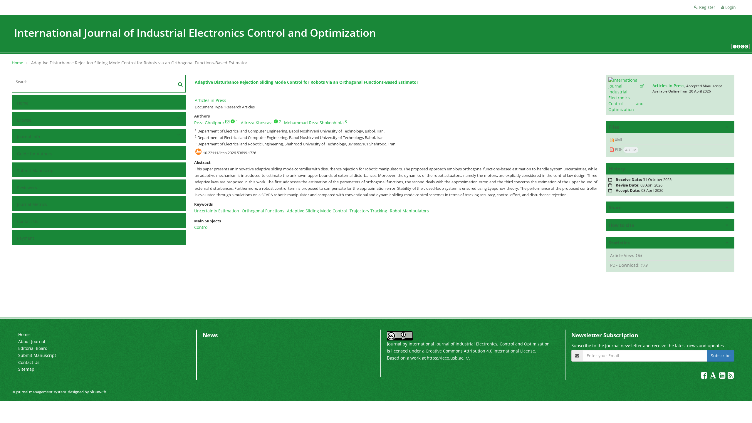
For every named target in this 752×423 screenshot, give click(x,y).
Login (730, 7)
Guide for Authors (34, 154)
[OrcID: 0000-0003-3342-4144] (275, 121)
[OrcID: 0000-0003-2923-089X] (232, 121)
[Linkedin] (723, 376)
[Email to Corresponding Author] (227, 122)
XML (618, 139)
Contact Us (27, 221)
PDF (625, 149)
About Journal (31, 341)
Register (706, 7)
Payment (25, 238)
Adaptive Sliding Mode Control (317, 211)
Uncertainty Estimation (216, 211)
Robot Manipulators (409, 211)
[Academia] (714, 376)
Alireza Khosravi (257, 122)
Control (201, 227)
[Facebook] (704, 376)
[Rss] (730, 376)
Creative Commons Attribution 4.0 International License (480, 351)
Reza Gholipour (209, 122)
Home (17, 63)
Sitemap (26, 369)
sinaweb (98, 392)
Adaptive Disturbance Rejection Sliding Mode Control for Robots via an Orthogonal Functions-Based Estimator (306, 82)
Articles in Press (210, 100)
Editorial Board (33, 348)
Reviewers (27, 187)
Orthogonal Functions (263, 211)
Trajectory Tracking (368, 211)
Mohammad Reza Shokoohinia (314, 122)
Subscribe (721, 355)
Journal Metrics (32, 204)
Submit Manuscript (36, 170)
